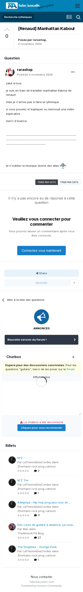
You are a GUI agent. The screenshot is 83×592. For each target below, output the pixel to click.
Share (42, 273)
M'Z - (21, 458)
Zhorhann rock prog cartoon (36, 466)
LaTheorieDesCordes (37, 462)
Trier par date (69, 182)
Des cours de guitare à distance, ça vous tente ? (45, 525)
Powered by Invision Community (41, 585)
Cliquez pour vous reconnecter (41, 427)
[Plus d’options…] (73, 72)
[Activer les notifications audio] (74, 357)
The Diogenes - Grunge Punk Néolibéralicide (37, 547)
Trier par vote (46, 182)
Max (25, 529)
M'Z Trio (23, 480)
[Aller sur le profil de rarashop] (10, 72)
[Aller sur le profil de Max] (12, 526)
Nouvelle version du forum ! (27, 339)
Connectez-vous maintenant (41, 250)
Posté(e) (35, 74)
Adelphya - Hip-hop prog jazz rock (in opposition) (42, 503)
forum (70, 369)
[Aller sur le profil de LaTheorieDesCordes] (12, 460)
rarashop (39, 40)
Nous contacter (41, 577)
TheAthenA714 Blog (30, 533)
